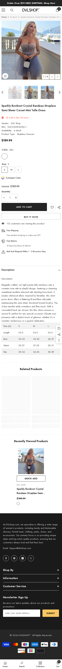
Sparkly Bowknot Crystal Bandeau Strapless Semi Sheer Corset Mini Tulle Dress (30, 491)
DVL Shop (16, 123)
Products (13, 17)
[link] (16, 421)
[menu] (3, 10)
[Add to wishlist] (52, 207)
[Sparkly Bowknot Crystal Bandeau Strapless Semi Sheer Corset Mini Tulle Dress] (31, 461)
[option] (31, 50)
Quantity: (6, 191)
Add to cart (24, 207)
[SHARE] (58, 207)
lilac (18, 503)
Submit (50, 613)
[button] (52, 76)
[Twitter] (31, 558)
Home (4, 17)
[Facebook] (6, 558)
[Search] (12, 10)
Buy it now (31, 217)
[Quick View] (19, 456)
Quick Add (31, 478)
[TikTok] (23, 558)
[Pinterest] (14, 558)
